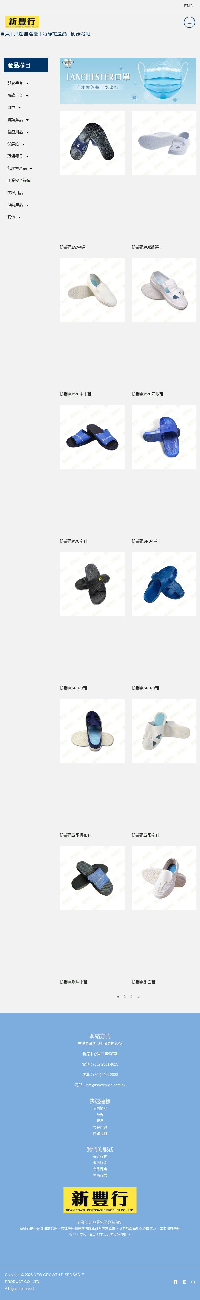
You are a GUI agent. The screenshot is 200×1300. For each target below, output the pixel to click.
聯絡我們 (100, 1133)
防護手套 (15, 95)
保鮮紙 (13, 144)
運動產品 (15, 205)
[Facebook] (176, 1282)
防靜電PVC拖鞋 (73, 541)
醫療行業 (100, 1175)
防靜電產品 (54, 33)
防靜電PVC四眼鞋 (147, 394)
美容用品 (15, 193)
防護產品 (15, 120)
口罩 (11, 108)
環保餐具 (15, 156)
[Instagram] (184, 1282)
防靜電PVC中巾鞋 (75, 394)
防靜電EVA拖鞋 (73, 247)
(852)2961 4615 (105, 1064)
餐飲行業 (100, 1163)
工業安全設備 (19, 180)
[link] (188, 6)
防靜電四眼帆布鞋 (75, 835)
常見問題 (100, 1127)
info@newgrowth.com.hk (105, 1085)
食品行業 (100, 1169)
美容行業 (100, 1156)
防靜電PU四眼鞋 (146, 247)
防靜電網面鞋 (143, 981)
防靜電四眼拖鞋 (145, 835)
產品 (100, 1121)
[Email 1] (193, 1282)
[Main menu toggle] (189, 22)
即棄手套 (15, 83)
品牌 (100, 1114)
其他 (11, 217)
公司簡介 (100, 1108)
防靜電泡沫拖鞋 (73, 981)
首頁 (5, 33)
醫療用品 (15, 132)
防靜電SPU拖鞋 (145, 541)
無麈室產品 (26, 33)
